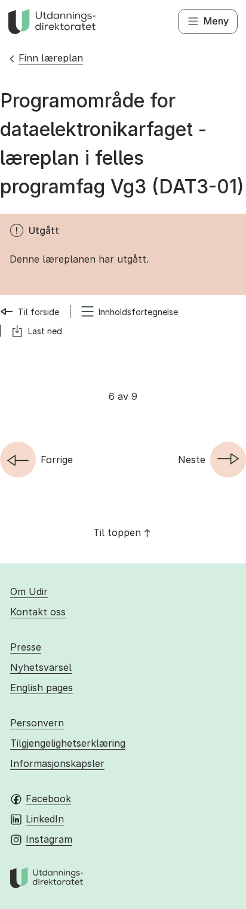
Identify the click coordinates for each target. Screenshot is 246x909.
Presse (25, 647)
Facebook (48, 799)
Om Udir (29, 591)
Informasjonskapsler (57, 763)
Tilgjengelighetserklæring (67, 743)
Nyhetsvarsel (41, 667)
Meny (216, 21)
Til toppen (117, 532)
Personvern (37, 723)
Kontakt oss (38, 612)
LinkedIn (45, 819)
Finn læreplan (51, 58)
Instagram (49, 839)
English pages (41, 688)
